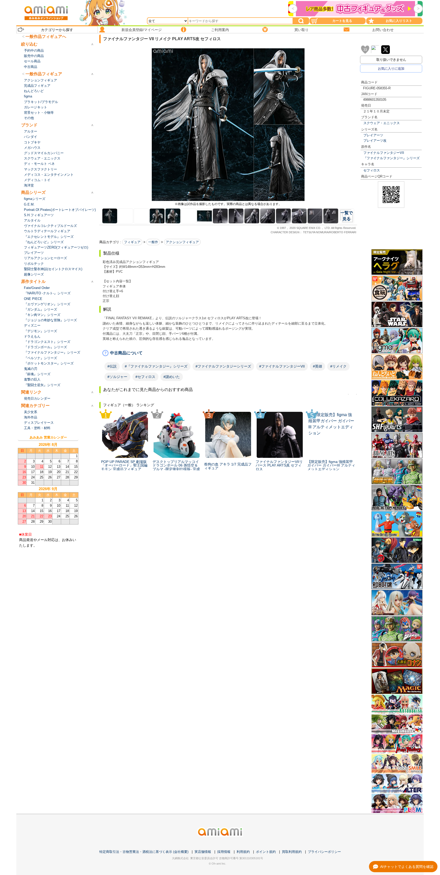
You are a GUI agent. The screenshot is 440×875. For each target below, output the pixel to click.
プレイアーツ (373, 135)
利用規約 (243, 852)
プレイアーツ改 (375, 140)
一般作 (153, 242)
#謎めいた (171, 377)
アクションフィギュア (182, 242)
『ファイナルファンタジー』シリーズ (391, 158)
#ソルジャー (117, 377)
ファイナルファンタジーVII (383, 153)
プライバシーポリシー (324, 852)
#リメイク (338, 366)
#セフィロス (145, 377)
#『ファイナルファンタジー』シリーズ (156, 366)
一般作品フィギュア (43, 74)
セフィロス (371, 170)
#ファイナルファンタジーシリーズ (223, 366)
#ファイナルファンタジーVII (282, 366)
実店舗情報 (203, 852)
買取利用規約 (292, 852)
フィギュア (132, 242)
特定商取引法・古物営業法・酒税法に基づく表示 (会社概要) (143, 852)
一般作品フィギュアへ (45, 36)
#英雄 (317, 366)
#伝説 (112, 366)
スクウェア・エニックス (381, 123)
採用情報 (223, 852)
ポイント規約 (266, 852)
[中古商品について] (228, 353)
